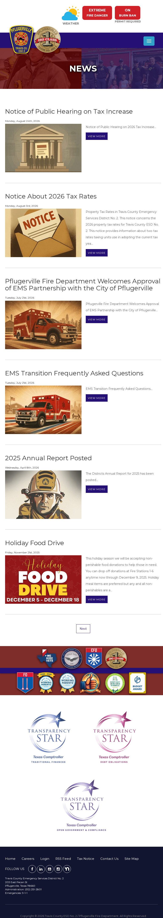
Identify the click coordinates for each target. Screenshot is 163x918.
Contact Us (109, 859)
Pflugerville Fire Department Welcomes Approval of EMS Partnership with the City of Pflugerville (82, 284)
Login (44, 859)
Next (83, 629)
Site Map (132, 859)
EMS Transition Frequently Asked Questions (74, 373)
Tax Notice (85, 859)
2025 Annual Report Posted (48, 458)
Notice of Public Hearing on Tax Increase (69, 111)
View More (96, 136)
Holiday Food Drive (34, 543)
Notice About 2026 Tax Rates (51, 196)
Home (10, 859)
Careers (28, 859)
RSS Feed (63, 859)
